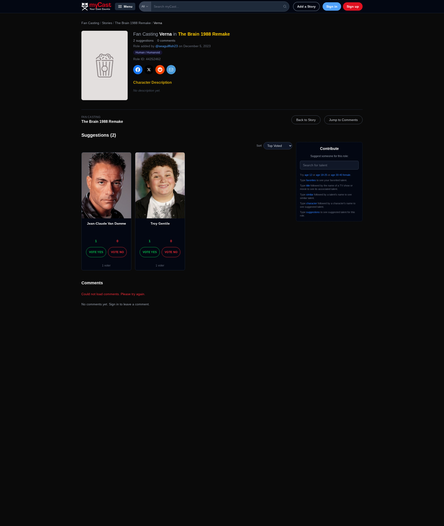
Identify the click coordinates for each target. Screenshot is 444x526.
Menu (128, 6)
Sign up (353, 6)
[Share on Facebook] (137, 69)
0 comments (166, 40)
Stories (107, 23)
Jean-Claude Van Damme (106, 223)
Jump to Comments (343, 120)
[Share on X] (149, 69)
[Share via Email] (171, 69)
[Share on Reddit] (160, 69)
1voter (106, 265)
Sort (259, 145)
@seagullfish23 (166, 46)
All (143, 6)
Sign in (331, 6)
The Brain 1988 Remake (133, 23)
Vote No (117, 252)
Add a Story (306, 6)
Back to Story (306, 120)
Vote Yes (96, 252)
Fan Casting (90, 23)
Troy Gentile (160, 223)
